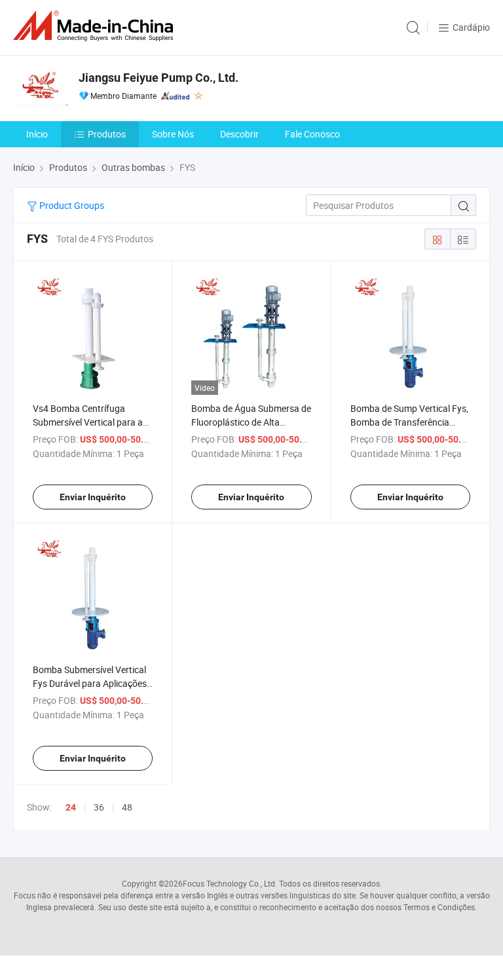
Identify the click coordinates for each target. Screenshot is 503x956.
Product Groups (70, 205)
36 (99, 807)
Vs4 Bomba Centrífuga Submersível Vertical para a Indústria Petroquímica (88, 422)
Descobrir (239, 134)
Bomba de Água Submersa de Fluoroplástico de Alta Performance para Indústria (251, 422)
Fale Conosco (312, 134)
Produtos (107, 134)
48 (127, 807)
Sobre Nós (173, 134)
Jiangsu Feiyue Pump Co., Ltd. (158, 77)
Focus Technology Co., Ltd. (230, 883)
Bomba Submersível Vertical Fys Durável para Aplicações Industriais (90, 683)
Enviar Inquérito (93, 497)
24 (70, 807)
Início (37, 134)
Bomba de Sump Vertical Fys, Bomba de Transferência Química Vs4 (409, 422)
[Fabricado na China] (95, 25)
